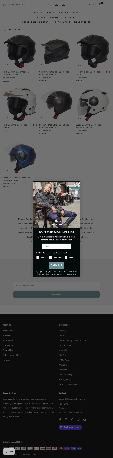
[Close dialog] (77, 184)
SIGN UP (56, 265)
